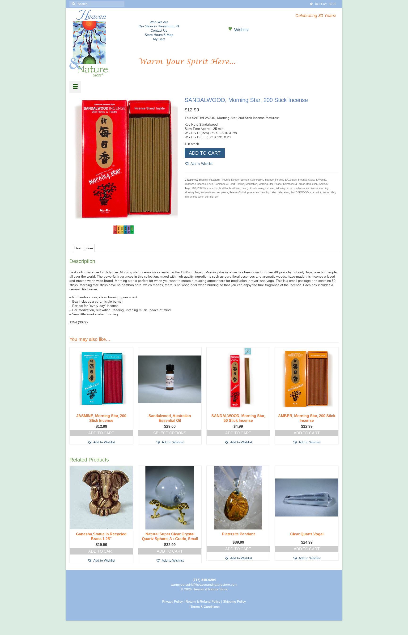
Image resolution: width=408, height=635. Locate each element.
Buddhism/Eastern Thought (214, 179)
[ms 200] (123, 229)
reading (265, 192)
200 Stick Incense (207, 188)
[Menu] (75, 87)
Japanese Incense (195, 183)
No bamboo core (210, 192)
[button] (198, 163)
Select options (169, 433)
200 (194, 188)
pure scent (253, 192)
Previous (73, 396)
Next (334, 396)
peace (224, 192)
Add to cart (205, 153)
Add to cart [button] (101, 433)
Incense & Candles (286, 179)
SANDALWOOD (299, 192)
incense (269, 188)
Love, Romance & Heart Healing (225, 183)
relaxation (283, 192)
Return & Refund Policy (203, 601)
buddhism (234, 188)
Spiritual (323, 183)
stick (318, 192)
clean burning (256, 188)
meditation (312, 188)
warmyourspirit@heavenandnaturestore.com (204, 584)
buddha (223, 188)
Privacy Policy (172, 601)
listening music (284, 188)
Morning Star (266, 183)
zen (217, 196)
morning (323, 188)
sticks (326, 192)
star (312, 192)
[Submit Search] (72, 4)
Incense (269, 179)
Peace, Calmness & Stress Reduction (296, 183)
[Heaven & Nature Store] (100, 43)
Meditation (251, 183)
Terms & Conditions (205, 607)
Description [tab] (83, 248)
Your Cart (325, 4)
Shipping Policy (234, 601)
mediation (299, 188)
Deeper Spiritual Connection (247, 179)
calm (244, 188)
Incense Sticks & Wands (312, 179)
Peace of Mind (238, 192)
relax (273, 192)
